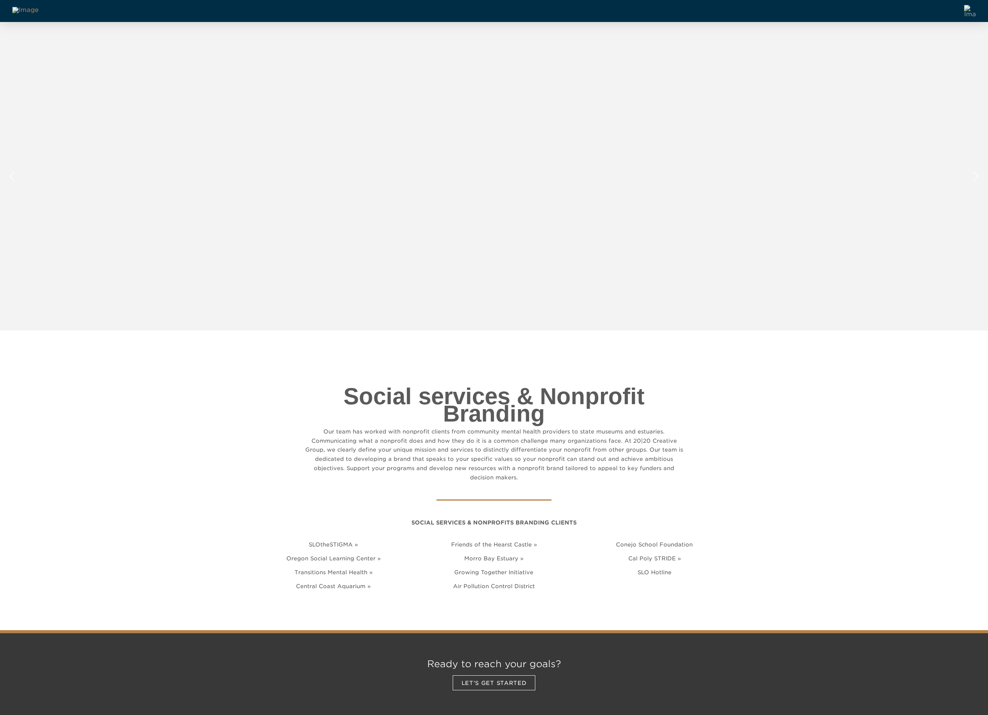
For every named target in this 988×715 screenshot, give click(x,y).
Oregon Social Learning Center (331, 558)
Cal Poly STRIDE (652, 558)
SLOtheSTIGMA (331, 544)
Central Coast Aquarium (330, 586)
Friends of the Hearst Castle (491, 544)
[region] (494, 176)
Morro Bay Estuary (491, 558)
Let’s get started (494, 683)
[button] (12, 176)
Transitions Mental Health (330, 572)
